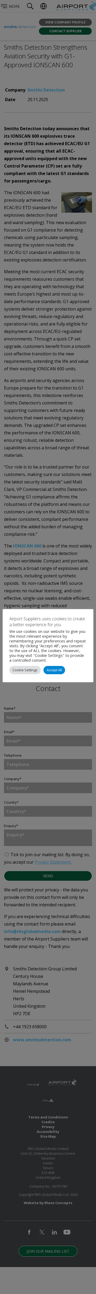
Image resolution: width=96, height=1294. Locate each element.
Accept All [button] (54, 670)
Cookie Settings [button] (25, 670)
